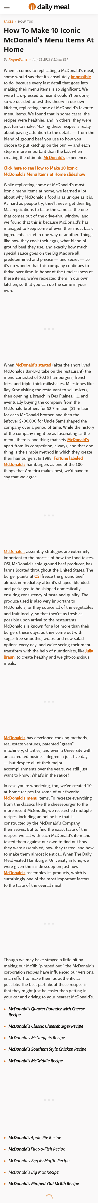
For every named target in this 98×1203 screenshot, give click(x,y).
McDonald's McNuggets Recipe (37, 1038)
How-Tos (25, 21)
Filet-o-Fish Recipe (48, 1149)
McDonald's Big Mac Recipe (34, 1172)
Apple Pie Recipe (46, 1138)
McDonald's (14, 551)
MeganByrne (18, 59)
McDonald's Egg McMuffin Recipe (39, 1161)
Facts (8, 21)
